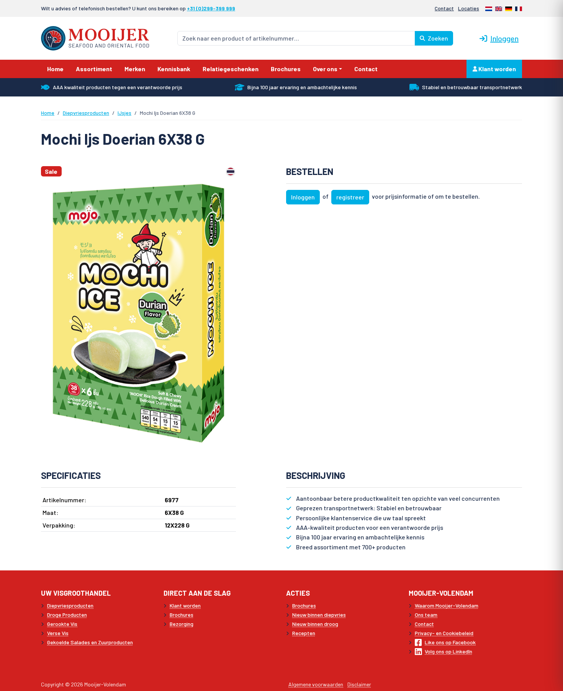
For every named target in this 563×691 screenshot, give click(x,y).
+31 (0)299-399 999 (211, 8)
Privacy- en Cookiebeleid (444, 633)
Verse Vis (58, 633)
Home (47, 112)
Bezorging (181, 624)
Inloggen (504, 38)
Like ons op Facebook (450, 642)
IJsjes (124, 112)
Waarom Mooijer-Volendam (446, 605)
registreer (350, 197)
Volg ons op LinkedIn (448, 651)
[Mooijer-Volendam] (95, 37)
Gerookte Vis (62, 624)
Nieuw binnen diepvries (319, 614)
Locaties (468, 8)
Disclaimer (359, 684)
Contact (444, 8)
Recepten (303, 633)
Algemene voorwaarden (315, 684)
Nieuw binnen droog (315, 624)
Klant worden (496, 68)
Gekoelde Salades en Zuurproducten (90, 642)
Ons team (426, 614)
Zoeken (437, 38)
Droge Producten (67, 614)
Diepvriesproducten (86, 112)
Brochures (181, 614)
